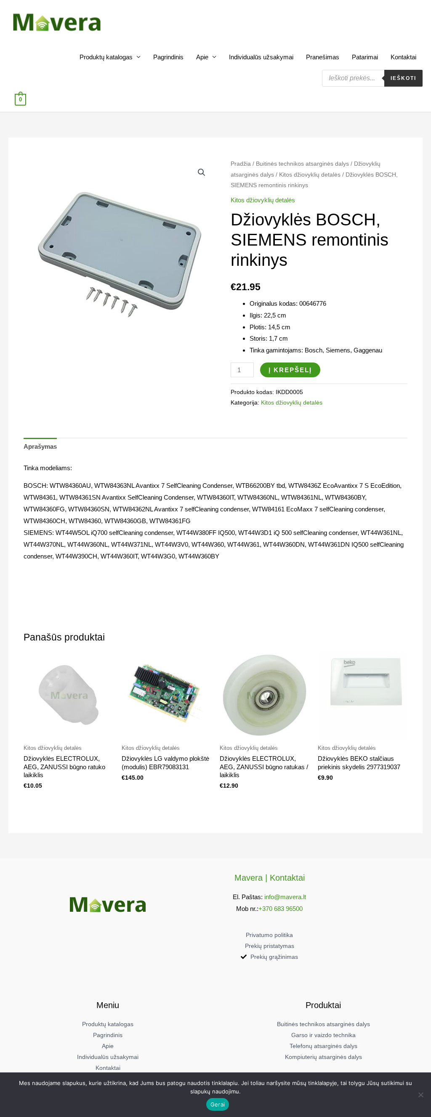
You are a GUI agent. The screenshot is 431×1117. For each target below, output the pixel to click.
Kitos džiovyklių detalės (310, 175)
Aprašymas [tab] (40, 446)
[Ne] (420, 1095)
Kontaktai (403, 57)
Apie (202, 57)
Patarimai (365, 57)
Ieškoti (403, 78)
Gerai (217, 1104)
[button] (201, 172)
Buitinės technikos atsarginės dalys (302, 164)
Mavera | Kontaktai (269, 877)
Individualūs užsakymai (261, 57)
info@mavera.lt (285, 896)
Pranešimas (322, 57)
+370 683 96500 (280, 908)
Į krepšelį (290, 369)
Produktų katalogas (106, 57)
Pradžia (241, 164)
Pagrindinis (168, 57)
